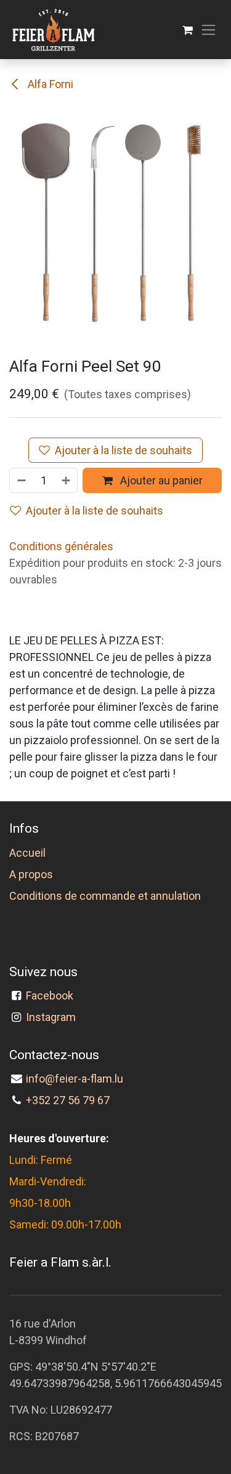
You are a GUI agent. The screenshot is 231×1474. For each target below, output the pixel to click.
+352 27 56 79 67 (68, 1100)
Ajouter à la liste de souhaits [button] (94, 510)
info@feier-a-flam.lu (74, 1078)
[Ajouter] (66, 480)
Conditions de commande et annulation (105, 895)
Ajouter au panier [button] (160, 480)
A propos (31, 874)
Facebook (52, 995)
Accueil (27, 852)
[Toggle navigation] (208, 30)
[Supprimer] (21, 480)
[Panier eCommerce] (187, 30)
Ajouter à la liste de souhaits (123, 450)
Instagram (51, 1017)
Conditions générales (61, 546)
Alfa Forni (49, 84)
